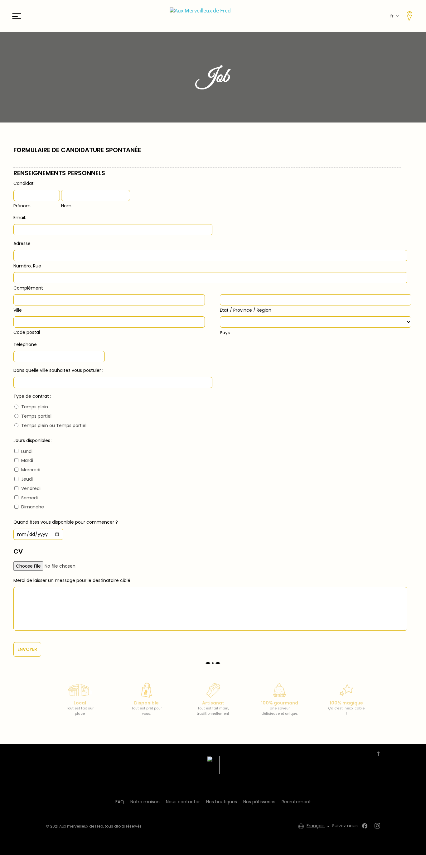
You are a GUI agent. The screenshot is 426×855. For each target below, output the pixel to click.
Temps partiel (36, 416)
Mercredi (30, 470)
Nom (66, 206)
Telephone (25, 344)
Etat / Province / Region (245, 310)
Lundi (26, 451)
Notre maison (145, 802)
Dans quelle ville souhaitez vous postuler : (58, 370)
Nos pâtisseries (259, 802)
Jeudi (27, 479)
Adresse (22, 243)
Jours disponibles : (32, 440)
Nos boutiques (221, 802)
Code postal (26, 332)
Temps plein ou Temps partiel (53, 425)
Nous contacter (183, 802)
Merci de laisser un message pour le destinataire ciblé (71, 580)
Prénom (22, 206)
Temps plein (34, 407)
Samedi (29, 498)
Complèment (28, 288)
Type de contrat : (32, 396)
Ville (17, 310)
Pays (225, 332)
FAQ (119, 802)
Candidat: (24, 183)
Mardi (27, 460)
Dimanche (32, 507)
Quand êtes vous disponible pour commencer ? (65, 522)
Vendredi (31, 488)
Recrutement (296, 802)
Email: (19, 217)
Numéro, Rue (27, 266)
